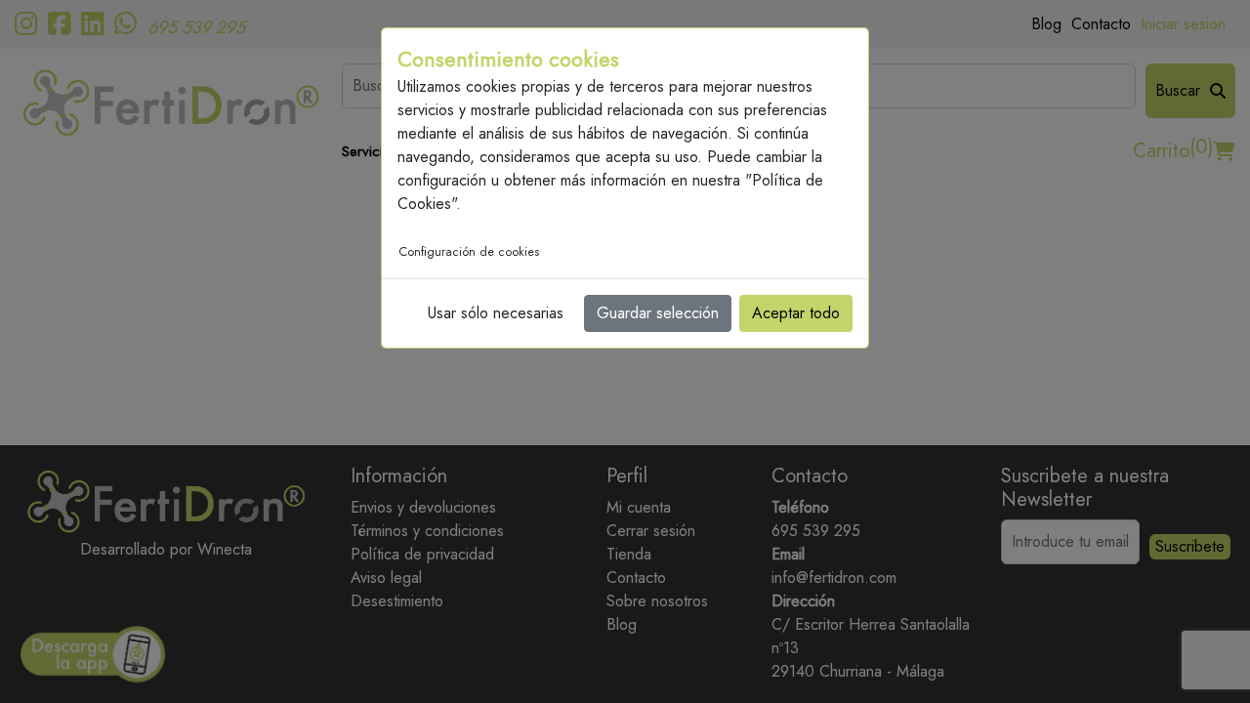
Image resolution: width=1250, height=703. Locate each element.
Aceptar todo (796, 313)
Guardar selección (658, 313)
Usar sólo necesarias (495, 313)
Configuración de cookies (468, 252)
